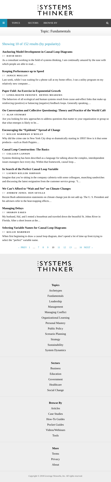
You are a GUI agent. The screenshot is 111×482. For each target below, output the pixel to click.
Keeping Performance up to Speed (23, 71)
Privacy (55, 459)
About (55, 464)
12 (64, 247)
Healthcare (55, 384)
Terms (55, 453)
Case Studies (55, 413)
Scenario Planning (55, 333)
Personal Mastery (55, 323)
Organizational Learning (55, 317)
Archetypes (55, 290)
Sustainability (55, 344)
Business (55, 368)
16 (80, 247)
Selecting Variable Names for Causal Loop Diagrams (34, 227)
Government (55, 379)
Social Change (55, 390)
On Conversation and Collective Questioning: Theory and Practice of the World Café (54, 110)
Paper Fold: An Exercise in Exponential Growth (31, 91)
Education (55, 373)
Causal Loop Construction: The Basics (25, 149)
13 (70, 247)
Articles (55, 408)
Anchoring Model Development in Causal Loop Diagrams (37, 51)
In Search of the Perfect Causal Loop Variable (30, 169)
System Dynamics (55, 350)
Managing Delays (12, 208)
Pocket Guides (55, 424)
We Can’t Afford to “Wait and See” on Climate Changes (36, 188)
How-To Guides (55, 419)
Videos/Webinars (55, 430)
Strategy (55, 339)
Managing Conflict (55, 312)
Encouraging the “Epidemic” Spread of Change (31, 130)
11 (59, 247)
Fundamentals (56, 296)
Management (55, 306)
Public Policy (55, 328)
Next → (88, 247)
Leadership (55, 301)
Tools (55, 435)
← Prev (22, 247)
